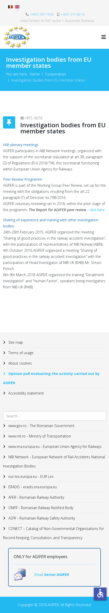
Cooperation (55, 74)
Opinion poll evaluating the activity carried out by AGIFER (51, 378)
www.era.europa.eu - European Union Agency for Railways (54, 446)
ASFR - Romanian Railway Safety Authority (41, 518)
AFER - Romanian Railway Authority (35, 497)
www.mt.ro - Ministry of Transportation (39, 436)
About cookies (19, 363)
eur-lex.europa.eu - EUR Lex (30, 476)
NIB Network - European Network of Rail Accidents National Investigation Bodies (54, 461)
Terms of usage (20, 352)
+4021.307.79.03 (42, 14)
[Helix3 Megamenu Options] (103, 37)
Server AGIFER (56, 574)
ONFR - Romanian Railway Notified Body (40, 507)
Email (39, 574)
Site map (15, 342)
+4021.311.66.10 (72, 14)
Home (35, 74)
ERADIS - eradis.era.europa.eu (32, 486)
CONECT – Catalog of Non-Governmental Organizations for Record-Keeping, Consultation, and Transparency (53, 533)
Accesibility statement (25, 393)
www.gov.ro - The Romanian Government (41, 425)
